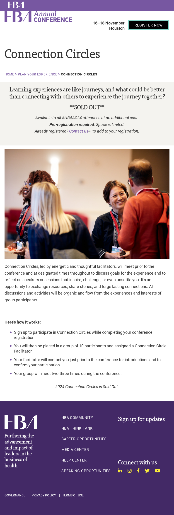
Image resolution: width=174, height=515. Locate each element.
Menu (98, 36)
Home (9, 74)
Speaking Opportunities (86, 471)
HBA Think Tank (77, 428)
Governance (15, 495)
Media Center (75, 449)
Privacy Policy (44, 495)
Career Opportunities (84, 439)
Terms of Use (73, 495)
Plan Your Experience (37, 74)
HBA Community (77, 417)
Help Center (74, 460)
